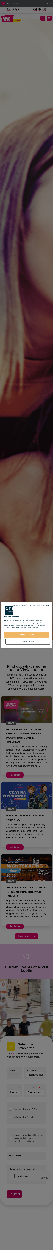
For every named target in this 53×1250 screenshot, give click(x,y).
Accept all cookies (26, 635)
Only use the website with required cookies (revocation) (31, 605)
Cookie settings (28, 641)
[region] (26, 625)
